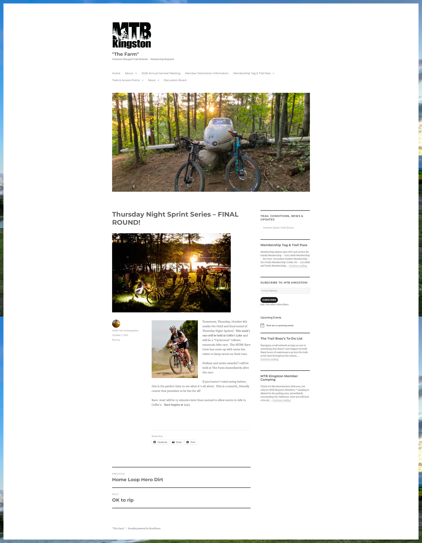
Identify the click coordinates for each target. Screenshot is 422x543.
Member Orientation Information (207, 73)
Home (116, 73)
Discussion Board (175, 80)
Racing (116, 339)
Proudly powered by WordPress (144, 528)
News (151, 80)
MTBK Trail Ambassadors (125, 330)
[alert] (285, 325)
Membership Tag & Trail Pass (252, 73)
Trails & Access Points (126, 80)
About (129, 73)
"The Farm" (125, 54)
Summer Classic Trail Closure (278, 227)
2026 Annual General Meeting (161, 73)
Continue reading (298, 265)
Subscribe (269, 300)
